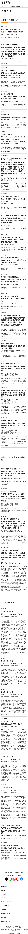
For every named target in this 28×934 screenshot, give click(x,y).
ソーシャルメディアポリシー (11, 927)
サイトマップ (20, 927)
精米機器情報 (4, 894)
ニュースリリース (5, 905)
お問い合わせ (4, 917)
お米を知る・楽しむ (5, 913)
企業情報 (3, 898)
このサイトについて (10, 926)
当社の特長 (3, 909)
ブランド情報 (4, 886)
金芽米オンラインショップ (7, 921)
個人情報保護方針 (18, 926)
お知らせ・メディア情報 (6, 902)
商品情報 (3, 890)
